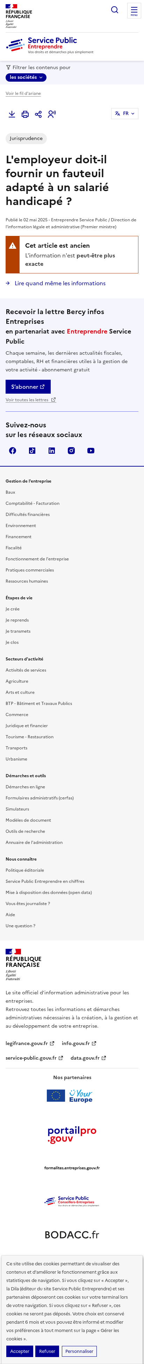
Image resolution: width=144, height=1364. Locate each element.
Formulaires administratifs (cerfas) (40, 798)
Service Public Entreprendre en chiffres (45, 881)
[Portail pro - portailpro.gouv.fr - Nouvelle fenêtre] (72, 1135)
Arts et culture (20, 692)
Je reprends (17, 620)
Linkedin (52, 451)
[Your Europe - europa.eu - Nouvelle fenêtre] (72, 1096)
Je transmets (18, 631)
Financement (18, 537)
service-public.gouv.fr (31, 1058)
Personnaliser (79, 1351)
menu (134, 15)
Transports (16, 748)
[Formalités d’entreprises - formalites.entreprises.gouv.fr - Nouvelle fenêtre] (72, 1168)
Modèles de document (28, 820)
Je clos (12, 642)
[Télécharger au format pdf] (12, 114)
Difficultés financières (28, 514)
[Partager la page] (38, 114)
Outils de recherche (25, 831)
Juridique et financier (27, 726)
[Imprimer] (25, 114)
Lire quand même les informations (59, 283)
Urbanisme (16, 759)
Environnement (21, 526)
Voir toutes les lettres (27, 400)
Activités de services (26, 670)
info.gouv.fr (76, 1043)
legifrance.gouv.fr (27, 1043)
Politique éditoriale (25, 870)
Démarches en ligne (25, 787)
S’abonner (24, 387)
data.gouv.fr (85, 1058)
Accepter (19, 1351)
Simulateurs (17, 809)
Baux (10, 492)
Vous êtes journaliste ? (28, 904)
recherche (115, 10)
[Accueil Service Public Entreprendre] (51, 52)
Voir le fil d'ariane (23, 93)
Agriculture (17, 681)
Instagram (71, 451)
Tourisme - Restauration (29, 737)
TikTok (32, 451)
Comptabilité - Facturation (32, 503)
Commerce (17, 715)
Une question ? (20, 926)
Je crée (13, 609)
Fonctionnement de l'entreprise (37, 559)
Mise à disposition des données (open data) (49, 892)
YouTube (91, 451)
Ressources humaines (27, 581)
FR (126, 113)
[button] (51, 114)
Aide (10, 915)
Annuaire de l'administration (34, 842)
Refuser (47, 1351)
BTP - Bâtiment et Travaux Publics (39, 703)
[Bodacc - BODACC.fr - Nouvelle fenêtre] (72, 1235)
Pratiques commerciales (30, 570)
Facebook (13, 451)
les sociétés (23, 77)
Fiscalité (14, 548)
